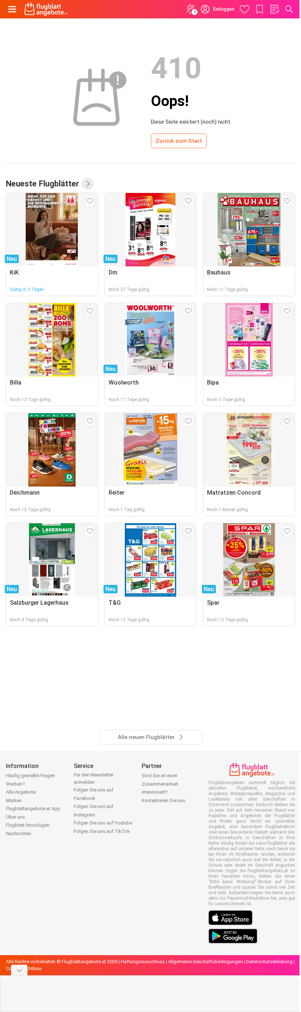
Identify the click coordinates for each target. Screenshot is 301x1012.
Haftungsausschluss (143, 961)
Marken (14, 800)
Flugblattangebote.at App (33, 808)
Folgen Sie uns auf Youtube (103, 823)
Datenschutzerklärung (269, 961)
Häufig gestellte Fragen (30, 775)
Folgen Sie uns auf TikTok (102, 831)
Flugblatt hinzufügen (28, 825)
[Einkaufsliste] (274, 9)
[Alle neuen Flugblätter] (88, 184)
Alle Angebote (21, 792)
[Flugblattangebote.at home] (46, 9)
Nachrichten (18, 833)
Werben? (15, 784)
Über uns (15, 817)
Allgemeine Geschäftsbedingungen (205, 961)
